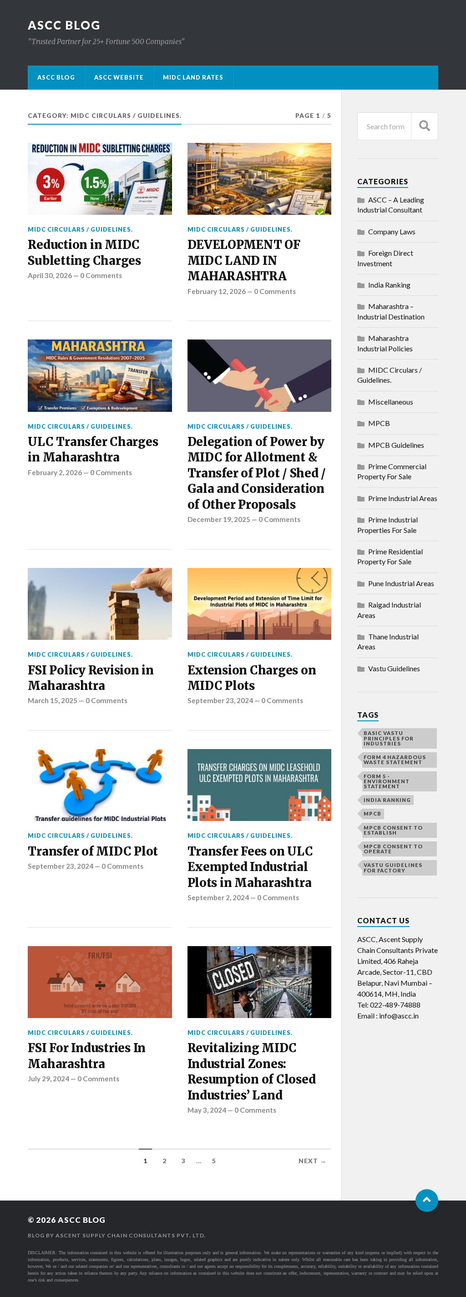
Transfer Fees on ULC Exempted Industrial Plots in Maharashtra (250, 867)
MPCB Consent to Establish (393, 830)
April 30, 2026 (50, 275)
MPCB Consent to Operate (393, 848)
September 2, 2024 (218, 897)
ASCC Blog (56, 77)
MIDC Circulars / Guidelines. (80, 229)
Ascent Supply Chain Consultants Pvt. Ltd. (131, 1235)
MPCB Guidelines (396, 445)
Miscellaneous (390, 401)
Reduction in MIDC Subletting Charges (84, 253)
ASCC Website (119, 77)
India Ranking (389, 284)
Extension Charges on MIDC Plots (251, 678)
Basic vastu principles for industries (389, 738)
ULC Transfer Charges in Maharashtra (93, 450)
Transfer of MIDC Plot (93, 851)
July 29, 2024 (48, 1078)
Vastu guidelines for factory (393, 867)
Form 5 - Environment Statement (387, 781)
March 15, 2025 (52, 700)
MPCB (379, 423)
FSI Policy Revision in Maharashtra (90, 678)
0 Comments (101, 275)
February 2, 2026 (55, 472)
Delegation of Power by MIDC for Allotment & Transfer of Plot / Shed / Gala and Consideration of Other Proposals (256, 473)
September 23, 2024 (220, 700)
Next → (313, 1161)
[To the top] (426, 1200)
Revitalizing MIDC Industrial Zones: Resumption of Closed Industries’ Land (251, 1071)
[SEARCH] (424, 126)
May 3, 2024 (206, 1110)
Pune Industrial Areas (401, 583)
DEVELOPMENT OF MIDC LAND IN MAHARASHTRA (243, 261)
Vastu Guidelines (394, 668)
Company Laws (391, 231)
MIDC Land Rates (193, 77)
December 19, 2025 (218, 519)
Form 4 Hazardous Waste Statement (395, 759)
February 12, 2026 (216, 291)
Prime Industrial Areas (402, 498)
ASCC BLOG (64, 25)
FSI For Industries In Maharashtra (87, 1056)
